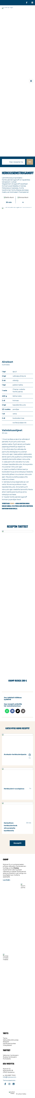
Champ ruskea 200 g (17, 680)
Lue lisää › (6, 880)
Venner (12, 503)
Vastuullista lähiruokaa (10, 1040)
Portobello (7, 1059)
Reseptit (6, 1042)
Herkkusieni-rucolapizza (14, 789)
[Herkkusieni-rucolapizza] (17, 777)
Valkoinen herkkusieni (10, 1055)
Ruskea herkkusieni (10, 1057)
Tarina (5, 1038)
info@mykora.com (9, 1077)
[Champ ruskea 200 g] (17, 603)
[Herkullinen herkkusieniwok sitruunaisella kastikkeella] (17, 811)
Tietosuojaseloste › (9, 1080)
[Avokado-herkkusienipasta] (17, 742)
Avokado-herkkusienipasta (15, 754)
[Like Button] (26, 698)
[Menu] (31, 81)
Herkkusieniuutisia (9, 1043)
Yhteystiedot (7, 1045)
